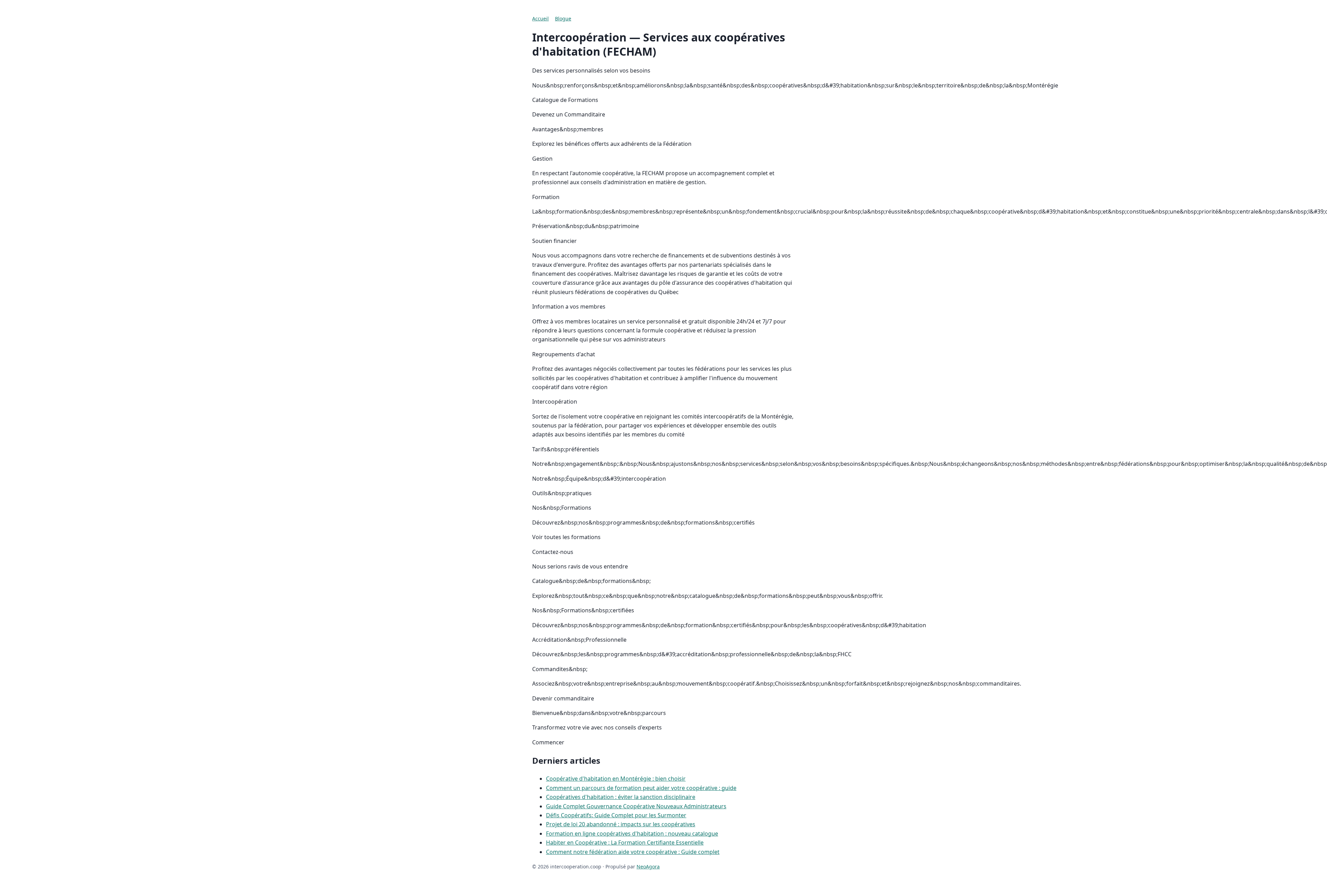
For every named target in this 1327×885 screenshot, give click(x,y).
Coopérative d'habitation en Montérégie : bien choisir (616, 778)
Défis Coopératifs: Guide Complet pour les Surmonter (616, 815)
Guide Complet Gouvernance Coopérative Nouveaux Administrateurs (636, 806)
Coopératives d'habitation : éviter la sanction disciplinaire (620, 797)
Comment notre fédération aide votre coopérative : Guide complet (632, 852)
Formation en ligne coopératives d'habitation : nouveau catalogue (632, 833)
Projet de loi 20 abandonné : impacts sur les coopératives (620, 824)
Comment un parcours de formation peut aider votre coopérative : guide (641, 788)
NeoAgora (648, 866)
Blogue (563, 18)
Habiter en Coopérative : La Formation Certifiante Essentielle (625, 842)
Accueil (540, 18)
